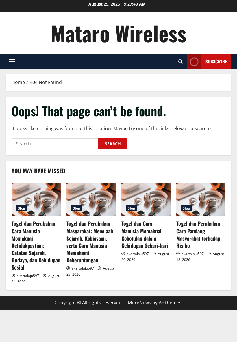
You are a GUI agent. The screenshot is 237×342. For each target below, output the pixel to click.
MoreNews (139, 302)
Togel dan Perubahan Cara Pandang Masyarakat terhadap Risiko (198, 234)
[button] (12, 62)
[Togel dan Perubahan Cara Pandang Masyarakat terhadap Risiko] (200, 199)
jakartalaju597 (27, 275)
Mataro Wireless (118, 32)
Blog (21, 208)
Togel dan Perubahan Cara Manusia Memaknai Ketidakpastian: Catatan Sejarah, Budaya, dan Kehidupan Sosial (36, 245)
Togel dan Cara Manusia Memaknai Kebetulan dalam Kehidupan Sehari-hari (144, 234)
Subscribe (216, 61)
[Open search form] (180, 61)
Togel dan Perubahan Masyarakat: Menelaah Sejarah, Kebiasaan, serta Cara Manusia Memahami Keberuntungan (89, 242)
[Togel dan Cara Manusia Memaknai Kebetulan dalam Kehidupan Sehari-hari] (146, 199)
